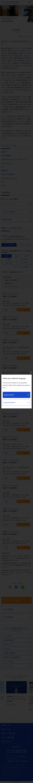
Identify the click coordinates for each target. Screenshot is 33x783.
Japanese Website (9, 402)
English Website (9, 395)
